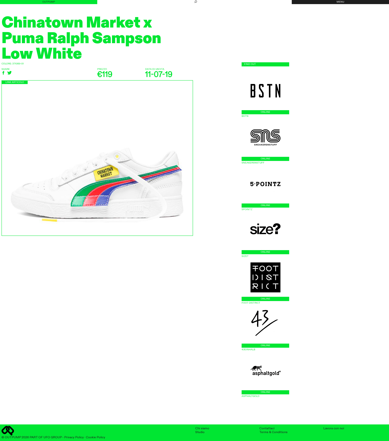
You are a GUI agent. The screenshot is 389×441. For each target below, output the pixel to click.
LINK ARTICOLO (14, 82)
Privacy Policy (74, 437)
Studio (200, 432)
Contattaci (266, 428)
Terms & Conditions (273, 432)
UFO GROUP (52, 437)
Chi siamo (202, 428)
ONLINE (265, 112)
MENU (340, 2)
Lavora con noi (333, 428)
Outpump (48, 2)
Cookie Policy (95, 437)
